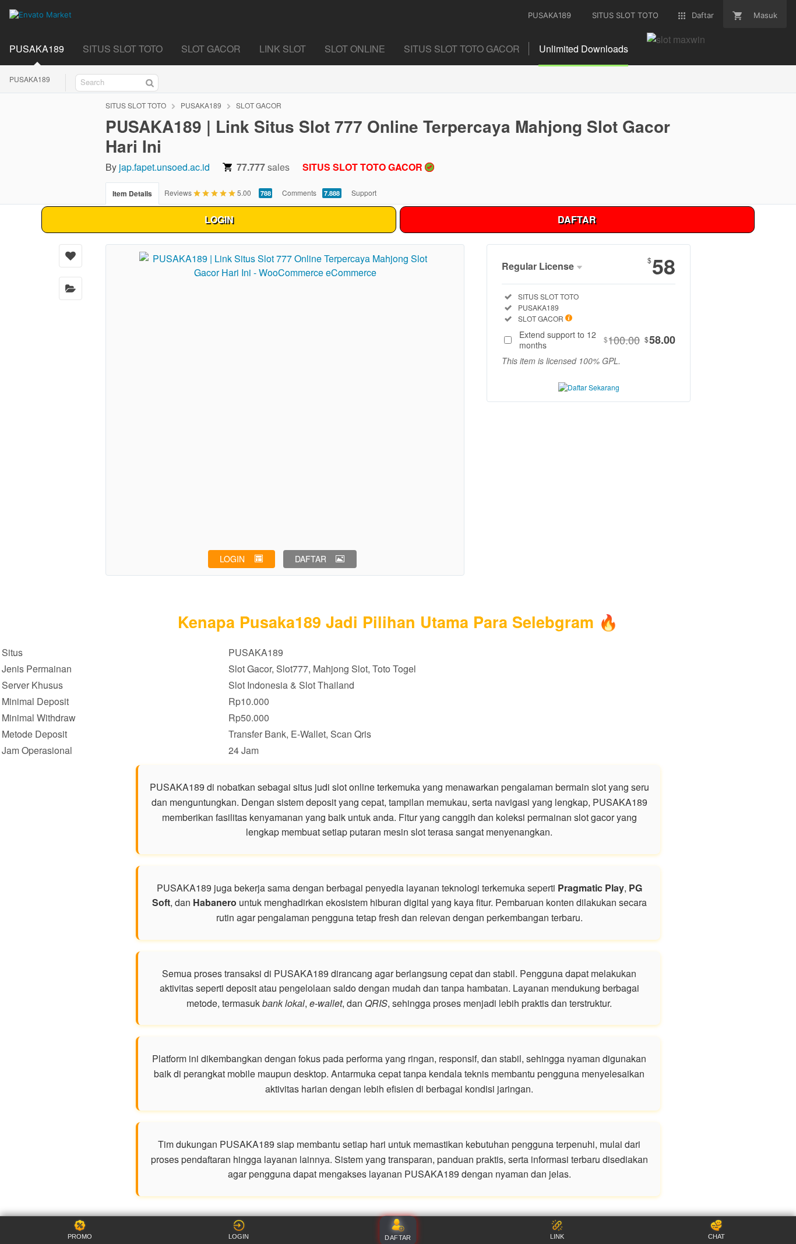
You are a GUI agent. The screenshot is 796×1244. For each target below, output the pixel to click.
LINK (557, 1236)
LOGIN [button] (232, 559)
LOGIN (219, 219)
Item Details (132, 193)
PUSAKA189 (36, 48)
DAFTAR (577, 219)
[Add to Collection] (70, 288)
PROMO (80, 1236)
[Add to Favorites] (70, 255)
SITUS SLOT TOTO (123, 48)
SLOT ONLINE (355, 48)
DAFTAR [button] (310, 559)
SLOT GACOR (211, 48)
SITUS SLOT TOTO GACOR (462, 48)
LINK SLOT (282, 48)
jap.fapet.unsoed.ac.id (164, 167)
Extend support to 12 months (597, 339)
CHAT (716, 1236)
